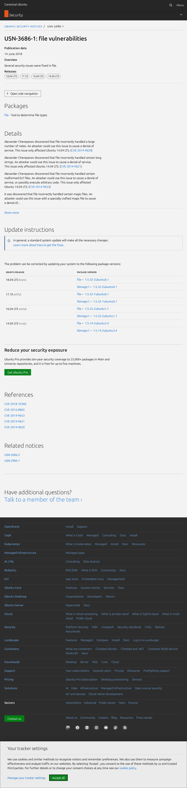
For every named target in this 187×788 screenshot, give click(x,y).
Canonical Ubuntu (15, 4)
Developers (94, 596)
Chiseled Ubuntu (106, 648)
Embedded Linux (93, 579)
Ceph (7, 535)
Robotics (10, 570)
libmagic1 (83, 286)
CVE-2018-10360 (15, 403)
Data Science (91, 561)
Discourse (133, 670)
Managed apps (75, 552)
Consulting (109, 535)
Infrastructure (89, 688)
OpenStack (11, 526)
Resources (138, 544)
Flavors (110, 596)
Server (84, 662)
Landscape (11, 640)
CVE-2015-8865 (14, 409)
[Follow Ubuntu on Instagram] (97, 728)
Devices (137, 679)
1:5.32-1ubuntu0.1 (97, 294)
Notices (160, 627)
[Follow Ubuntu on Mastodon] (69, 728)
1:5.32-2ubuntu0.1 (97, 279)
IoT (6, 579)
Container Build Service (163, 648)
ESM (95, 627)
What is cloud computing (82, 613)
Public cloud (84, 618)
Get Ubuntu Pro (17, 372)
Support (82, 526)
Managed (93, 535)
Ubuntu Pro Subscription (81, 679)
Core (105, 662)
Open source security (148, 688)
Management (116, 579)
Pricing (119, 670)
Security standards (129, 627)
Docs (123, 535)
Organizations (75, 596)
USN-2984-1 (12, 460)
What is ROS (89, 570)
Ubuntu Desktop (15, 596)
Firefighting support (156, 670)
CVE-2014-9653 (39, 186)
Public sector (107, 702)
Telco (122, 702)
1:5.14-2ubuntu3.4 (97, 323)
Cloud (8, 613)
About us (71, 717)
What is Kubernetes (78, 544)
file (6, 115)
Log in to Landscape (146, 640)
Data (74, 688)
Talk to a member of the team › (43, 499)
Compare (102, 640)
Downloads (12, 662)
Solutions (10, 688)
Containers (11, 648)
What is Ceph (74, 535)
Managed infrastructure (20, 552)
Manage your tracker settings (26, 777)
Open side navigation (24, 93)
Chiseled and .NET (132, 648)
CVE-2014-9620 (81, 150)
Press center (144, 717)
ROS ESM (72, 570)
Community (108, 570)
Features (71, 587)
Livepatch (107, 627)
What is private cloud (115, 613)
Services (109, 587)
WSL (95, 662)
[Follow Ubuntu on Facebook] (78, 728)
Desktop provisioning (114, 679)
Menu (180, 5)
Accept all (58, 777)
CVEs (148, 627)
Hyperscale (73, 605)
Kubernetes (12, 544)
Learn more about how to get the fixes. (38, 245)
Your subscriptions (77, 670)
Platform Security (77, 627)
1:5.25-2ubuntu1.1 (97, 308)
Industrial (90, 702)
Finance (133, 702)
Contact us (14, 718)
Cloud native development (106, 694)
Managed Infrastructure (116, 688)
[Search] (171, 5)
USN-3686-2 (12, 454)
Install (69, 526)
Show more (11, 212)
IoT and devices (76, 694)
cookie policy (128, 768)
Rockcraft (72, 653)
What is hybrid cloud (145, 613)
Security (9, 627)
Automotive (73, 702)
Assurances (73, 631)
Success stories (90, 587)
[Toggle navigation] (181, 14)
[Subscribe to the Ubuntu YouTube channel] (107, 728)
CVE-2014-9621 (71, 166)
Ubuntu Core (12, 587)
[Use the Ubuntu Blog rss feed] (126, 728)
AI (67, 688)
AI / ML (9, 561)
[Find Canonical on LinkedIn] (88, 728)
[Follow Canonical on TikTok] (116, 728)
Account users (102, 670)
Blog (114, 717)
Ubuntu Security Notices (23, 26)
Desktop (71, 662)
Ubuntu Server (14, 605)
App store (72, 579)
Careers (103, 717)
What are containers (79, 648)
